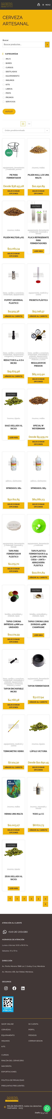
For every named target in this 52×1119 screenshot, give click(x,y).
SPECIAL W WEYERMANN (38, 427)
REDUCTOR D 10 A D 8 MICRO (14, 361)
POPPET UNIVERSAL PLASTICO (13, 301)
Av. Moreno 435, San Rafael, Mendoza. (17, 972)
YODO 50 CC (38, 814)
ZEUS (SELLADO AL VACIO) (13, 878)
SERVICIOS (10, 102)
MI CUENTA (33, 1024)
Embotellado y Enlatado (15, 615)
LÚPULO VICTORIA (38, 751)
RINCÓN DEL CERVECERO (12, 1061)
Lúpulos (17, 418)
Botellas (8, 614)
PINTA (8, 93)
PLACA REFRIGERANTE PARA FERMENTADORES (38, 240)
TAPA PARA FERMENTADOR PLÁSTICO (14, 554)
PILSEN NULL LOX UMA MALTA (38, 176)
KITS (8, 85)
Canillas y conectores (16, 293)
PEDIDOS (32, 1035)
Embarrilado (8, 295)
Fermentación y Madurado (15, 168)
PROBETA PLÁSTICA (38, 300)
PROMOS (9, 97)
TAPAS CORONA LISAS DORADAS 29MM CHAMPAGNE (38, 624)
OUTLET (9, 112)
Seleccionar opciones (13, 192)
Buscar (5, 40)
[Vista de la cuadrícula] (23, 123)
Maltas (42, 168)
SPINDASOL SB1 (13, 488)
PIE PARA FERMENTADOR (14, 176)
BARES (9, 63)
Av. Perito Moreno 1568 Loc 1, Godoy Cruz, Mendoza (23, 966)
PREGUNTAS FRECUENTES (12, 1086)
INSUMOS (10, 80)
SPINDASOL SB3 (38, 488)
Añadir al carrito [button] (13, 316)
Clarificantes (16, 481)
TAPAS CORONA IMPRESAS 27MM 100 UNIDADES (13, 624)
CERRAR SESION (35, 1041)
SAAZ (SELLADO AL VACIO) (13, 427)
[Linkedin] (23, 988)
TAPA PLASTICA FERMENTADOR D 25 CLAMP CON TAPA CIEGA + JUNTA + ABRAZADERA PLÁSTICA (38, 558)
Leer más (38, 251)
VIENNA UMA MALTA (13, 814)
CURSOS (9, 67)
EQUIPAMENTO (8, 1035)
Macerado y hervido (42, 233)
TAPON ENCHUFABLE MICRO (13, 690)
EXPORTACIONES (8, 1072)
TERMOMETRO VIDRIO (13, 751)
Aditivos (9, 481)
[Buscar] (47, 44)
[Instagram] (6, 988)
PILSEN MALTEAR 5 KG (13, 237)
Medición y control (42, 294)
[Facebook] (14, 988)
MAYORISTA (6, 1066)
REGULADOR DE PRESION (38, 364)
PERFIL (31, 1030)
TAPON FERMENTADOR (38, 686)
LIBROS (9, 89)
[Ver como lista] (29, 123)
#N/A (8, 59)
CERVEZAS (6, 1030)
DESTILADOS (11, 72)
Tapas (17, 616)
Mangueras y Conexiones (13, 356)
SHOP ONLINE (7, 1024)
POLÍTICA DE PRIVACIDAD (12, 1080)
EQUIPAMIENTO (12, 76)
